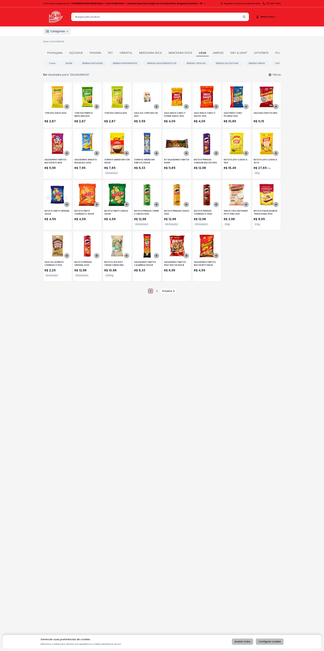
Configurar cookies (270, 641)
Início (46, 41)
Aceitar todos (242, 641)
